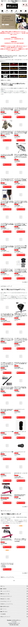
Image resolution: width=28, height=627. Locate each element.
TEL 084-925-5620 (14, 624)
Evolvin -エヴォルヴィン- (14, 620)
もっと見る (24, 282)
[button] (1, 5)
